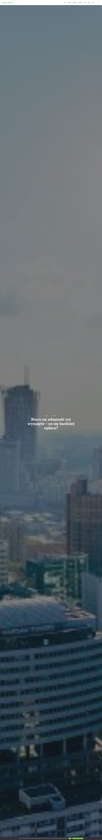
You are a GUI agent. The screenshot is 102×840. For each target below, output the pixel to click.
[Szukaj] (98, 2)
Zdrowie (69, 2)
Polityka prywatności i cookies (78, 838)
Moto (93, 2)
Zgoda (70, 838)
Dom (85, 2)
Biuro (47, 415)
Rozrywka (80, 2)
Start (65, 2)
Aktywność (75, 2)
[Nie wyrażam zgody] (100, 838)
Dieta (89, 2)
